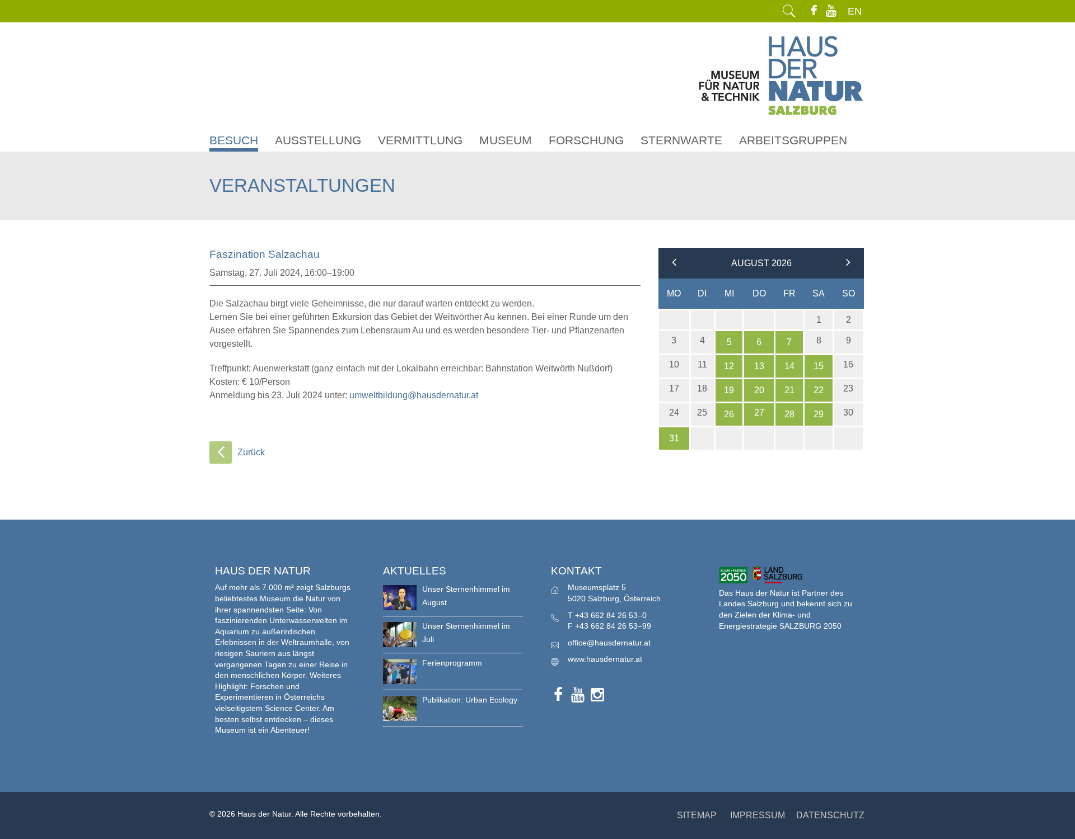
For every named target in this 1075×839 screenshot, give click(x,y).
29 (819, 414)
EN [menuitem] (855, 11)
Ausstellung (318, 140)
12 (729, 366)
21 (789, 390)
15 (819, 366)
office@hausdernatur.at (609, 642)
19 (729, 390)
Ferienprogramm (452, 662)
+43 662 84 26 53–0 (611, 615)
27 (759, 412)
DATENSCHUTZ (830, 815)
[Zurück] (220, 452)
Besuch (233, 140)
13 (759, 366)
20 (759, 390)
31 (674, 438)
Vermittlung (420, 140)
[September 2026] (848, 263)
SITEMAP (697, 815)
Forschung (586, 140)
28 (789, 414)
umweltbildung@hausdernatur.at (413, 395)
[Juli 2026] (674, 263)
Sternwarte (681, 140)
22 (819, 390)
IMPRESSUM (757, 815)
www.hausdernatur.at (605, 658)
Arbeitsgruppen (793, 140)
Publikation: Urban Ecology (469, 699)
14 (789, 366)
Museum (505, 140)
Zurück (251, 452)
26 (729, 414)
